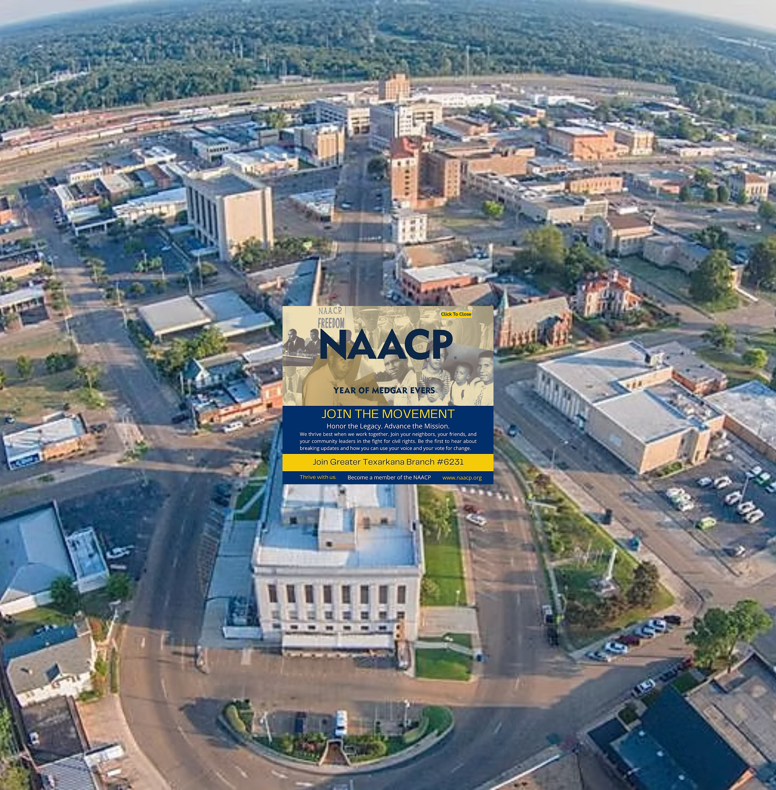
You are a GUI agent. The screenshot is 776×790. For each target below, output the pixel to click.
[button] (453, 314)
